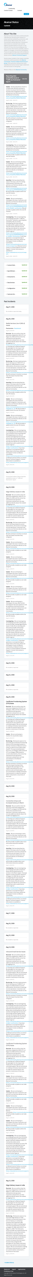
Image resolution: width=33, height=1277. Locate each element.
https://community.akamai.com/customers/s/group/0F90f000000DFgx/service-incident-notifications (16, 234)
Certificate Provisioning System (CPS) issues (16, 702)
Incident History (9, 1262)
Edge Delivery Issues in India (15, 492)
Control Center (8, 10)
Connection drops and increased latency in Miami (15, 802)
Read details (17, 328)
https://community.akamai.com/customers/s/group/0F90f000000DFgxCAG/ (16, 189)
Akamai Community (21, 69)
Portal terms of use (8, 1271)
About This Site (10, 33)
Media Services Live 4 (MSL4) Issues (15, 324)
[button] (26, 14)
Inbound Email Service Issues (15, 952)
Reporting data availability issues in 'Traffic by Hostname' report (13, 79)
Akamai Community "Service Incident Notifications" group (16, 61)
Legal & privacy (21, 1269)
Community (11, 8)
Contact (19, 10)
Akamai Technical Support (19, 55)
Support (14, 1269)
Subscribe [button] (24, 79)
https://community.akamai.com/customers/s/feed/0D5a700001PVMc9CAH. (16, 97)
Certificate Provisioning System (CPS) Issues (16, 1044)
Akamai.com (7, 1269)
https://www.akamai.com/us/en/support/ (17, 462)
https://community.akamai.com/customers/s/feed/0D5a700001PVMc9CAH (16, 115)
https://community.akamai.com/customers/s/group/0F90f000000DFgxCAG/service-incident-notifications (16, 206)
